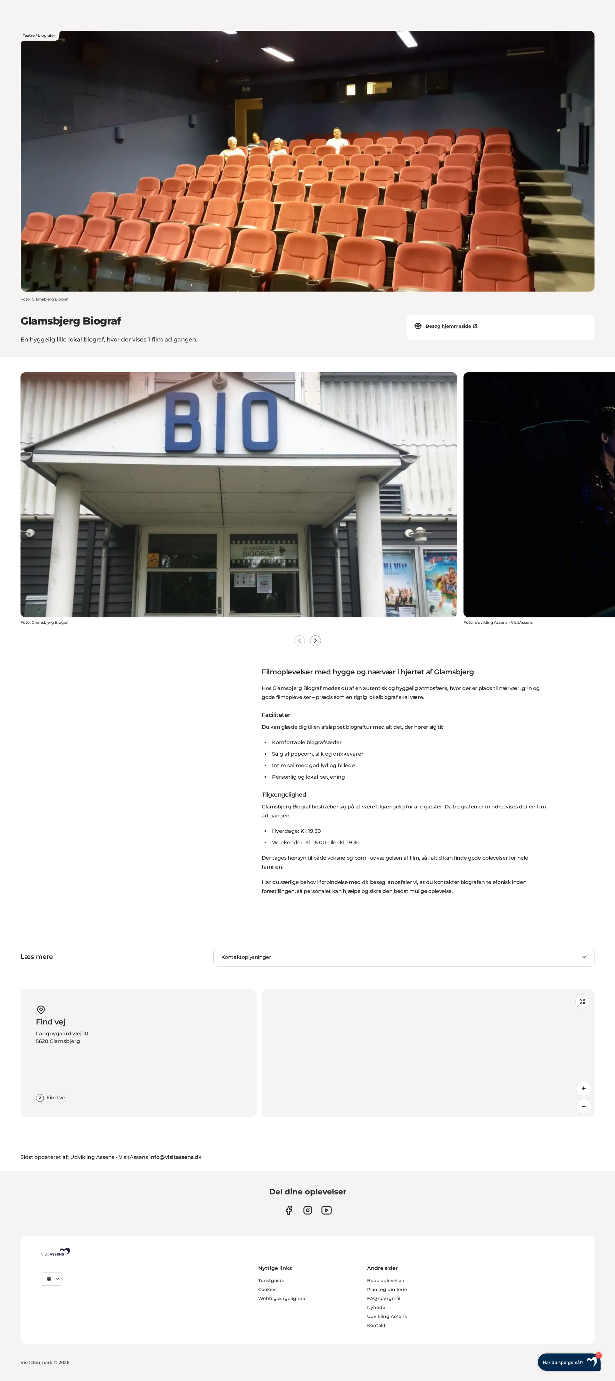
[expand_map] (582, 1001)
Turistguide (271, 1280)
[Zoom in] (583, 1088)
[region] (428, 1053)
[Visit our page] (288, 1210)
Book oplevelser (386, 1280)
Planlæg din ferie (387, 1289)
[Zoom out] (583, 1106)
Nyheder (377, 1307)
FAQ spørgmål (383, 1298)
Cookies (267, 1289)
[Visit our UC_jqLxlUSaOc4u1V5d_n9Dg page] (326, 1210)
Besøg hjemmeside (448, 326)
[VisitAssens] (55, 1252)
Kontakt (376, 1325)
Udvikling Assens (387, 1316)
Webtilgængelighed (282, 1298)
